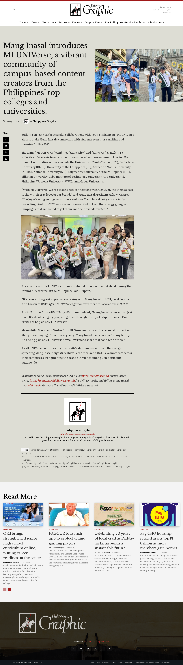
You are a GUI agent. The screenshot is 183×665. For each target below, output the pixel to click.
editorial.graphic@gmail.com (96, 642)
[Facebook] (6, 139)
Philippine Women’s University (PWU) (85, 463)
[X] (6, 146)
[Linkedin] (88, 648)
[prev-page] (5, 589)
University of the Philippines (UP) (117, 466)
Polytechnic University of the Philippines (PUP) (40, 466)
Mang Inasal (27, 453)
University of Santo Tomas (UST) (90, 466)
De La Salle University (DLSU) (116, 450)
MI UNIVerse (43, 463)
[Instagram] (80, 648)
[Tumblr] (102, 648)
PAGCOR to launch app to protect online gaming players (67, 538)
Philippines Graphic (45, 121)
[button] (14, 9)
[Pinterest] (6, 152)
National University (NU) (59, 463)
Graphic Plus (7, 529)
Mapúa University (29, 463)
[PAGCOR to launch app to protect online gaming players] (69, 514)
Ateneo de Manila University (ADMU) (45, 450)
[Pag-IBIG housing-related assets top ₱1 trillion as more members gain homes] (160, 514)
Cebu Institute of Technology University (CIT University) (82, 450)
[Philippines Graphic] (91, 9)
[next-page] (9, 589)
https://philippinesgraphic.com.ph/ (77, 434)
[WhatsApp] (6, 158)
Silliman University (68, 466)
